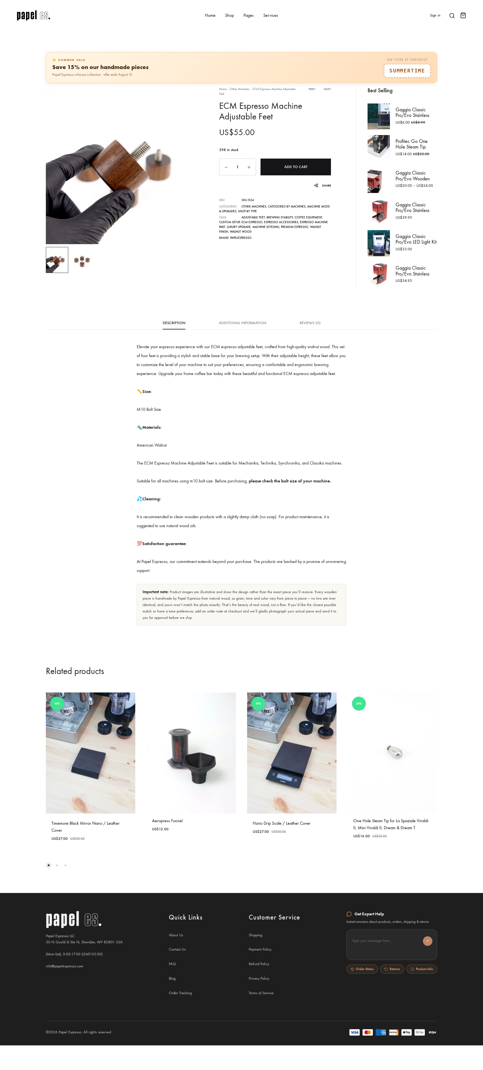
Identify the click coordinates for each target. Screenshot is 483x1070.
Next (327, 89)
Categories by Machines (287, 206)
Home (210, 15)
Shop (229, 15)
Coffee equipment (308, 217)
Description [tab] (174, 322)
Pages (248, 15)
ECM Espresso (252, 222)
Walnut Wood (241, 232)
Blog (172, 978)
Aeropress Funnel (167, 820)
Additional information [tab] (242, 322)
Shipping (255, 935)
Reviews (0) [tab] (310, 322)
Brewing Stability (280, 217)
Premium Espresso (294, 227)
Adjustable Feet (253, 217)
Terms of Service (261, 993)
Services (270, 15)
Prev (312, 89)
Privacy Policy (259, 978)
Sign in (435, 15)
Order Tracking (180, 993)
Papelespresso (241, 238)
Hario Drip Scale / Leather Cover (282, 823)
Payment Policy (260, 949)
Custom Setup (229, 222)
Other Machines (239, 89)
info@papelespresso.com (64, 966)
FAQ (172, 963)
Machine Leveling (265, 227)
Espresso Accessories (281, 222)
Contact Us (177, 949)
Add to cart (295, 166)
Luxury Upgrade (239, 227)
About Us (176, 935)
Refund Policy (259, 963)
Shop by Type (247, 211)
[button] (391, 944)
